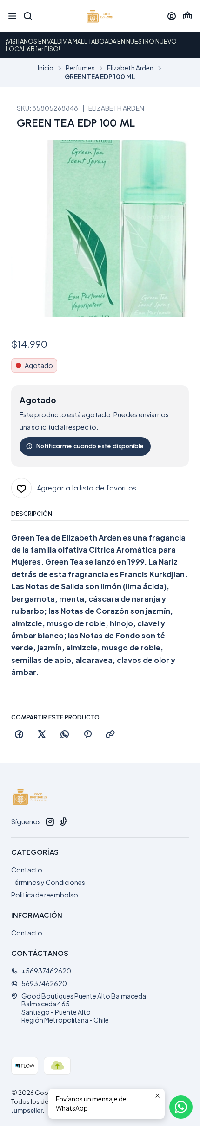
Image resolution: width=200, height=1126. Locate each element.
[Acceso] (172, 16)
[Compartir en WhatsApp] (65, 734)
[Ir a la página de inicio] (100, 16)
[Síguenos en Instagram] (49, 821)
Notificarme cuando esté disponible (90, 446)
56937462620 (44, 983)
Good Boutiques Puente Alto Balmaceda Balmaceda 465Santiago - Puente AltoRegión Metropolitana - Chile (83, 1008)
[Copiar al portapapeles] (110, 734)
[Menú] (12, 16)
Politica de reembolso (44, 895)
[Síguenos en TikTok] (63, 821)
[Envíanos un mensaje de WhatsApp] (181, 1107)
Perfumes (80, 68)
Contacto (26, 869)
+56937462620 (46, 971)
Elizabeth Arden (130, 68)
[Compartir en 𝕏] (42, 734)
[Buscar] (27, 16)
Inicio (45, 68)
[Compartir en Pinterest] (87, 734)
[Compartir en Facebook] (19, 734)
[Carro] (187, 16)
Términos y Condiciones (48, 882)
